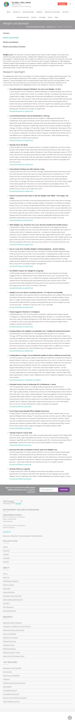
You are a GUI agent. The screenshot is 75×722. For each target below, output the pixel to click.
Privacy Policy (6, 536)
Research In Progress (10, 638)
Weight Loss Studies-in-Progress (14, 46)
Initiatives (65, 12)
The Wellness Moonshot (11, 694)
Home (5, 574)
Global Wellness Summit (11, 701)
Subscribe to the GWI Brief (12, 596)
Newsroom (7, 588)
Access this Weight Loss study (20, 406)
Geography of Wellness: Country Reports (17, 626)
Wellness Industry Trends (11, 652)
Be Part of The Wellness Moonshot (15, 698)
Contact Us (7, 532)
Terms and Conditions (25, 536)
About (9, 12)
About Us (6, 577)
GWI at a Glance (8, 585)
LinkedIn (6, 554)
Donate (62, 4)
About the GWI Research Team (13, 656)
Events (50, 17)
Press (56, 17)
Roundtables (7, 687)
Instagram (6, 558)
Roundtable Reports (10, 690)
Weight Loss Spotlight (11, 37)
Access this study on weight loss (21, 111)
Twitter (5, 547)
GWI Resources (8, 607)
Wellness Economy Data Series (13, 630)
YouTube (6, 562)
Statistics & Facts (9, 645)
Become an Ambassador (11, 675)
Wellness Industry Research (12, 623)
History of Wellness (9, 634)
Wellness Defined (28, 12)
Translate (18, 503)
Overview (6, 33)
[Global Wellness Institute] (18, 4)
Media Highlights (9, 592)
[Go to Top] (70, 718)
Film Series (42, 17)
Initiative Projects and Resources (14, 683)
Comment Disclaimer (36, 536)
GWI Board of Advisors (10, 581)
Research (39, 12)
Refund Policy (14, 536)
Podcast (34, 17)
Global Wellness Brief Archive (13, 600)
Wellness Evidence (23, 17)
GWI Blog (6, 603)
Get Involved (7, 672)
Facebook (6, 550)
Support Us (16, 12)
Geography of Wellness (52, 12)
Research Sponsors (9, 641)
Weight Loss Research (10, 42)
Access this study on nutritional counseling (25, 380)
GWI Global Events (9, 611)
